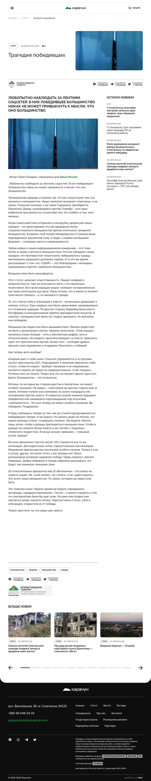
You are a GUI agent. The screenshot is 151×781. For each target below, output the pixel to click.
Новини (80, 705)
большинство (17, 570)
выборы (33, 570)
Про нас (101, 713)
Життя (107, 705)
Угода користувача (86, 719)
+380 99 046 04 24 (21, 713)
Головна (12, 18)
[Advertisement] (53, 536)
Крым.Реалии (68, 176)
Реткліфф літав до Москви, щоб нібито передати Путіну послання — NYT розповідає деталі (124, 185)
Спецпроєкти (83, 713)
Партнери (110, 725)
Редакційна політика (87, 725)
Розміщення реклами (115, 719)
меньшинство (49, 570)
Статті (25, 18)
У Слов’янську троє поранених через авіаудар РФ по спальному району (124, 130)
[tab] (25, 667)
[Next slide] (139, 667)
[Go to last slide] (11, 667)
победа (64, 570)
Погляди (121, 705)
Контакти (116, 713)
